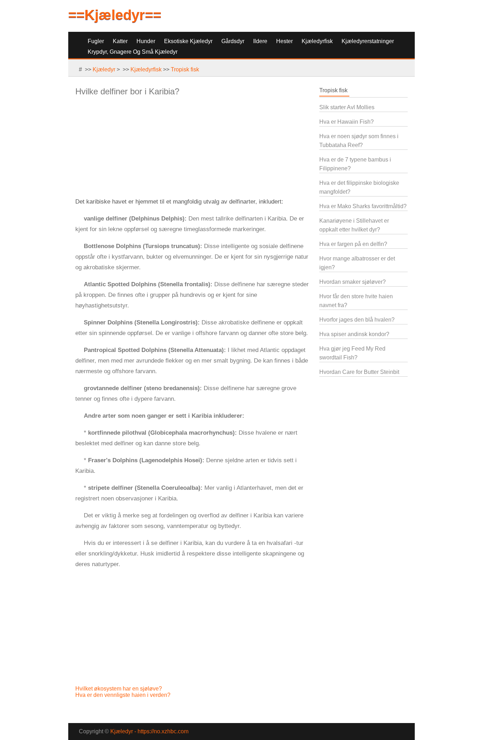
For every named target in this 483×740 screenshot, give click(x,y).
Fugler (96, 41)
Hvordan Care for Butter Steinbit (359, 372)
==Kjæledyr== (114, 15)
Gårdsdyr (232, 41)
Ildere (260, 41)
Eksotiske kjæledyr (188, 41)
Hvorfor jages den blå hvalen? (357, 320)
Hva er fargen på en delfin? (353, 244)
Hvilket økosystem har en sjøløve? (119, 689)
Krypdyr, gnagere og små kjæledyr (133, 52)
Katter (120, 41)
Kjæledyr (104, 69)
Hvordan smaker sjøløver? (352, 282)
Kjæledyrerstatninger (368, 41)
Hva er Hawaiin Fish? (346, 122)
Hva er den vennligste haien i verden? (123, 695)
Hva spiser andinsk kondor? (354, 334)
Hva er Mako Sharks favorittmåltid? (363, 206)
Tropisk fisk (185, 69)
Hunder (145, 41)
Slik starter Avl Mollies (346, 107)
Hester (284, 41)
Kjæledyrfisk (317, 41)
